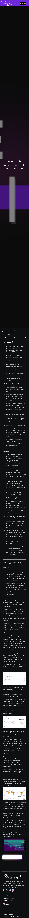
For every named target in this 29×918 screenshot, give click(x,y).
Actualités (13, 865)
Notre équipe (6, 902)
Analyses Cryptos (21, 865)
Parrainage (6, 907)
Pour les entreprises (8, 900)
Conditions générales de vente (11, 916)
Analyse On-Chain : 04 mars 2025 (14, 866)
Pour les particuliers (8, 898)
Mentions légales (8, 914)
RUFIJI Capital (6, 865)
